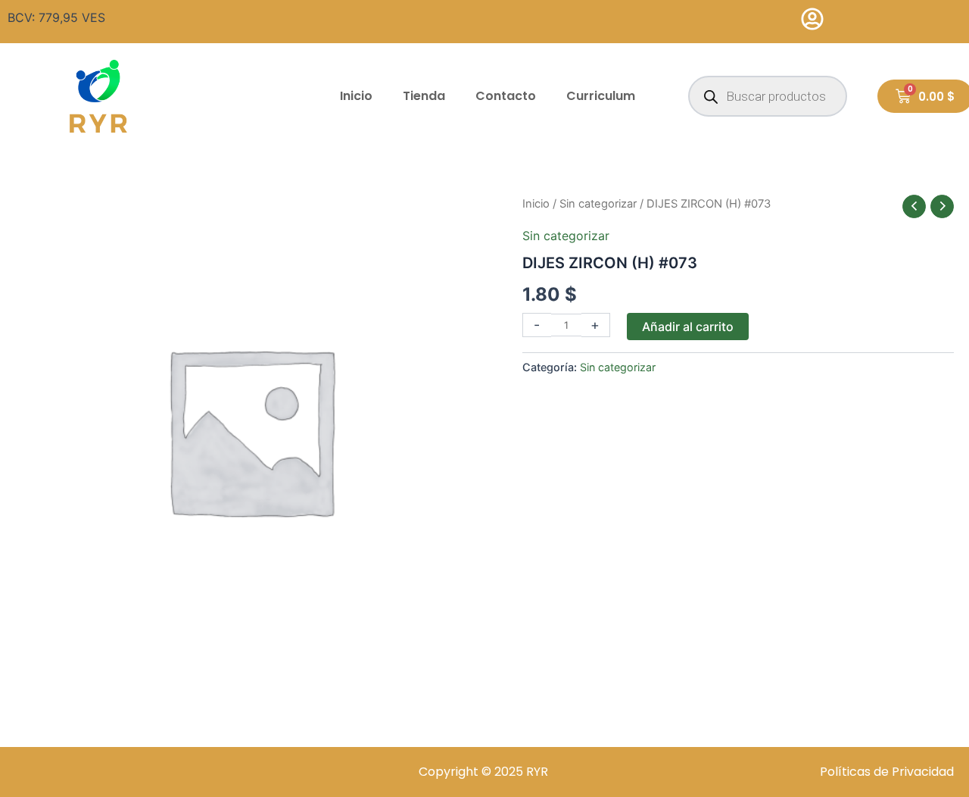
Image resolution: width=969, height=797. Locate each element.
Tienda (424, 96)
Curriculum (600, 96)
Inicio (356, 96)
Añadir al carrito (688, 326)
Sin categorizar (598, 204)
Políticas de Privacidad (887, 771)
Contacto (505, 96)
